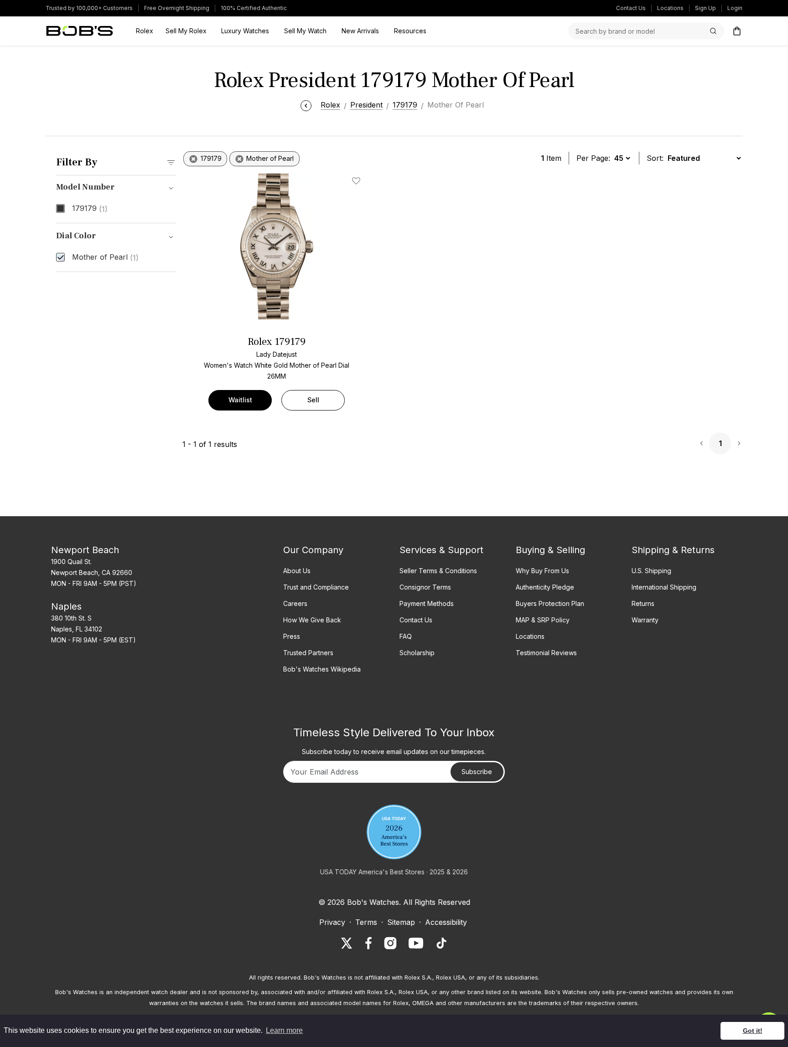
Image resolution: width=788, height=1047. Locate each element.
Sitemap (401, 922)
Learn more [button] (284, 1030)
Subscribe (476, 771)
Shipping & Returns (673, 549)
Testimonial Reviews (546, 653)
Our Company (313, 549)
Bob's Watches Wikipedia (322, 669)
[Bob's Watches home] (80, 31)
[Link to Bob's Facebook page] (368, 943)
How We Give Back (312, 620)
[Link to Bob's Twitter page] (346, 943)
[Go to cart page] (736, 31)
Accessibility (446, 922)
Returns (643, 603)
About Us (297, 571)
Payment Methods (426, 603)
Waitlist (240, 400)
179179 (90, 209)
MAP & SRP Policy (543, 620)
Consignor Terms (425, 587)
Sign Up (705, 8)
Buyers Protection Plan (550, 603)
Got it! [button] (752, 1030)
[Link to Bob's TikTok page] (441, 943)
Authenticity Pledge (545, 587)
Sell (313, 400)
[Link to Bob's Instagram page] (390, 943)
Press (291, 636)
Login (734, 8)
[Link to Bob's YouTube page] (416, 943)
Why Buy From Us (542, 571)
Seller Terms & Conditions (438, 571)
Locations (670, 8)
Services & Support (441, 549)
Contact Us (631, 8)
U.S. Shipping (651, 571)
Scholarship (417, 653)
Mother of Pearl (105, 257)
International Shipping (664, 587)
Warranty (645, 620)
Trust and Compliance (316, 587)
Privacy (332, 922)
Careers (295, 603)
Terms (366, 922)
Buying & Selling (550, 549)
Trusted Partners (308, 653)
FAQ (405, 636)
